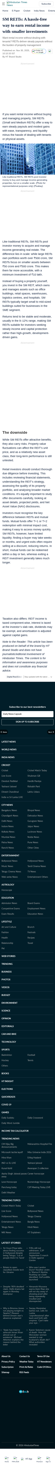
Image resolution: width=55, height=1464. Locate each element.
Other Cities (33, 848)
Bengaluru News (9, 810)
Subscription (8, 1367)
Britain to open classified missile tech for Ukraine (13, 1269)
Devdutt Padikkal (10, 781)
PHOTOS (6, 980)
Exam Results (8, 914)
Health (5, 938)
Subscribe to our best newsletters (27, 707)
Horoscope (7, 890)
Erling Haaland (34, 1158)
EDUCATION (8, 898)
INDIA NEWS (8, 757)
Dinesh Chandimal (10, 792)
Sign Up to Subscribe (27, 722)
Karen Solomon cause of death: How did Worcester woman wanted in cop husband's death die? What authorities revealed (39, 1337)
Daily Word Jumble (11, 1123)
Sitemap (5, 1372)
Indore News (8, 826)
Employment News (36, 909)
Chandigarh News (10, 816)
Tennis (30, 1060)
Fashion (5, 932)
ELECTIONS (7, 1089)
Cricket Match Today (37, 771)
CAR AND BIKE (9, 1034)
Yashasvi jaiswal (35, 1163)
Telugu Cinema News (11, 872)
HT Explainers (34, 1233)
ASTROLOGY (8, 885)
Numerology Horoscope (39, 1182)
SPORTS (6, 1050)
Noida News (33, 837)
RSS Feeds (24, 1372)
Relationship (7, 943)
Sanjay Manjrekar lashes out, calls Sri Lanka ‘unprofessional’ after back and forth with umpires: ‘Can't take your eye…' (39, 1315)
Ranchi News (8, 848)
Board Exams (34, 903)
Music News (7, 866)
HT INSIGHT (7, 1081)
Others (5, 1066)
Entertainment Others (38, 877)
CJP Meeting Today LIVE (39, 1187)
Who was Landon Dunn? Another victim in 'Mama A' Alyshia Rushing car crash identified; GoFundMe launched (39, 1273)
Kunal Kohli (7, 1168)
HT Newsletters (44, 1362)
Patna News (7, 843)
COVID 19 (6, 1105)
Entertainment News (11, 1222)
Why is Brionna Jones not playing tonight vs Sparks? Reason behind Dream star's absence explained (13, 1313)
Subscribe (46, 4)
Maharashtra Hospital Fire (40, 1144)
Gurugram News (35, 821)
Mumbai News (8, 837)
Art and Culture (9, 927)
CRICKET (6, 765)
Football (31, 1055)
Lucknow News (35, 832)
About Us (6, 1356)
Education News (35, 914)
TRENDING (7, 964)
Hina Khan (6, 1158)
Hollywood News (36, 861)
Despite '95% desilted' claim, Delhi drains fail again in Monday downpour (13, 1290)
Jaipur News (33, 826)
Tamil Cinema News (37, 866)
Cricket (27, 10)
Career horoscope (36, 1174)
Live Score (6, 776)
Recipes (31, 938)
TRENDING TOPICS (11, 1200)
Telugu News (7, 1227)
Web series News (10, 877)
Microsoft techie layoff (12, 1152)
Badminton (7, 1055)
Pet (3, 948)
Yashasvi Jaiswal (9, 787)
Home (5, 10)
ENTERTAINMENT (10, 856)
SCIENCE (6, 1011)
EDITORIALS (8, 1026)
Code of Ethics (44, 1367)
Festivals (31, 932)
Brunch (31, 927)
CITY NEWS (7, 805)
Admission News (9, 903)
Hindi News (33, 1227)
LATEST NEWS (9, 742)
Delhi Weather (8, 1193)
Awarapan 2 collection (38, 1168)
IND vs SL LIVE (9, 1163)
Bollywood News (9, 861)
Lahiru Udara (34, 792)
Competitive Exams (11, 909)
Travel (30, 943)
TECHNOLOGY (9, 1042)
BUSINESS (7, 972)
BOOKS (5, 1074)
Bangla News (34, 1222)
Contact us (24, 1356)
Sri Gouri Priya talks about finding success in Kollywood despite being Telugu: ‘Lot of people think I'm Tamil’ (13, 1253)
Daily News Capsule (12, 714)
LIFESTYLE (7, 922)
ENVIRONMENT (9, 1003)
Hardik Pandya (34, 781)
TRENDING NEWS (10, 1139)
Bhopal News (34, 810)
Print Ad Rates (26, 1367)
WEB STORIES (8, 956)
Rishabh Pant (34, 787)
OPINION (6, 1019)
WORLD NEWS (9, 750)
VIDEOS (5, 987)
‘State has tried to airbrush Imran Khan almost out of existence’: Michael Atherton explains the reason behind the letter (13, 1337)
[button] (4, 4)
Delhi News (7, 821)
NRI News (6, 1233)
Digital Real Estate (14, 677)
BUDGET (6, 995)
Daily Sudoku (8, 1118)
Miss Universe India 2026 (39, 1152)
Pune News (33, 843)
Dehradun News (35, 816)
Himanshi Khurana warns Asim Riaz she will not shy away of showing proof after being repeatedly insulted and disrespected (39, 1293)
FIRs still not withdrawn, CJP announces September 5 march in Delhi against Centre (38, 1254)
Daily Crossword (35, 1118)
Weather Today (26, 1362)
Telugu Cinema (34, 1217)
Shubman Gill (34, 776)
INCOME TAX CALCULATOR (15, 1131)
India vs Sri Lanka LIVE (12, 797)
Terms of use (43, 1356)
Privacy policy (8, 1362)
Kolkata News (8, 832)
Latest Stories (11, 1243)
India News (39, 10)
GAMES (5, 1113)
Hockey (5, 1060)
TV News (32, 872)
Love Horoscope (9, 1182)
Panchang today (9, 1187)
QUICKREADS (8, 1097)
